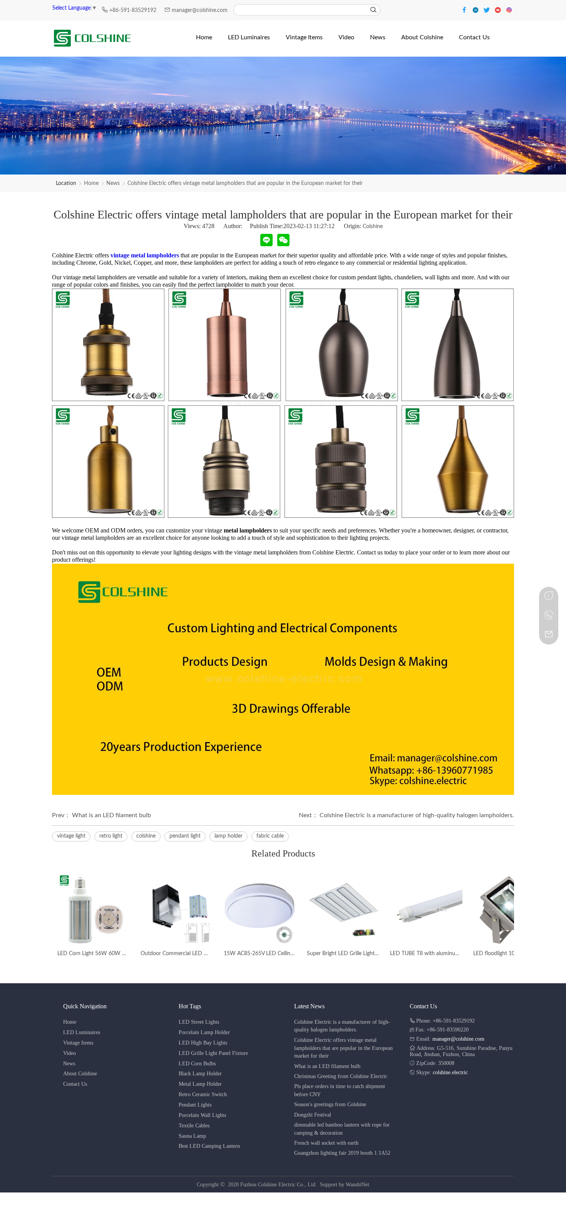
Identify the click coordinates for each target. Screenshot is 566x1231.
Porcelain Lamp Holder (204, 1032)
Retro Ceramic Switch (203, 1094)
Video (69, 1053)
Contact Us (75, 1084)
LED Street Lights (199, 1022)
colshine (146, 836)
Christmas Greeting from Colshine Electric (340, 1076)
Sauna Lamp (192, 1136)
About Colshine (80, 1073)
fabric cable (270, 836)
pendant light (185, 836)
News (113, 183)
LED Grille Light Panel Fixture (213, 1053)
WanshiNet (357, 1184)
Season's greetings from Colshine (330, 1104)
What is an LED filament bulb (111, 815)
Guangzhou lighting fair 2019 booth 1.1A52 (342, 1153)
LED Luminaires (81, 1032)
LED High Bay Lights (203, 1043)
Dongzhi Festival (312, 1115)
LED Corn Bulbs (197, 1063)
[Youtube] (498, 9)
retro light (110, 836)
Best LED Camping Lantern (209, 1146)
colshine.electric (450, 1072)
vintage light (71, 836)
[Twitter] (487, 9)
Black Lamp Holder (200, 1073)
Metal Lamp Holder (200, 1084)
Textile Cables (194, 1126)
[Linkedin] (476, 9)
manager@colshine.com (200, 10)
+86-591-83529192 (133, 10)
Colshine (373, 226)
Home (91, 183)
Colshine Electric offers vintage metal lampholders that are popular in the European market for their (245, 183)
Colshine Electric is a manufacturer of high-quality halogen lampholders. (417, 815)
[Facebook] (465, 9)
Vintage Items (78, 1043)
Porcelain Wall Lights (202, 1115)
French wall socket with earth (326, 1143)
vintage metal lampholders (145, 255)
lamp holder (228, 836)
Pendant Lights (195, 1105)
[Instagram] (509, 9)
